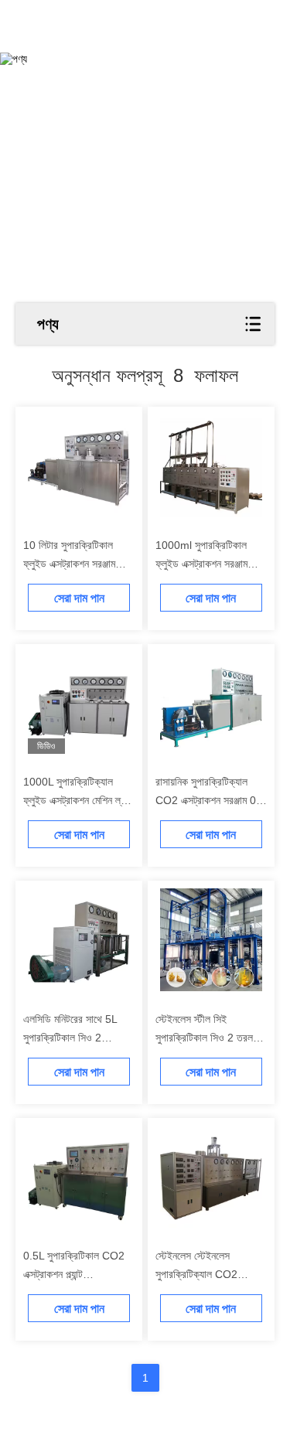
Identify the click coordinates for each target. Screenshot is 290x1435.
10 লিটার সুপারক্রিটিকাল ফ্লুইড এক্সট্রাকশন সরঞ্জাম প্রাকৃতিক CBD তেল (69, 563)
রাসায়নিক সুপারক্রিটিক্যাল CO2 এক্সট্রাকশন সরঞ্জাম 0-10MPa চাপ (207, 800)
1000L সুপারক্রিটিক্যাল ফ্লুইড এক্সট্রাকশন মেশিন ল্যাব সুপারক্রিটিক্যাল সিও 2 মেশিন (77, 800)
